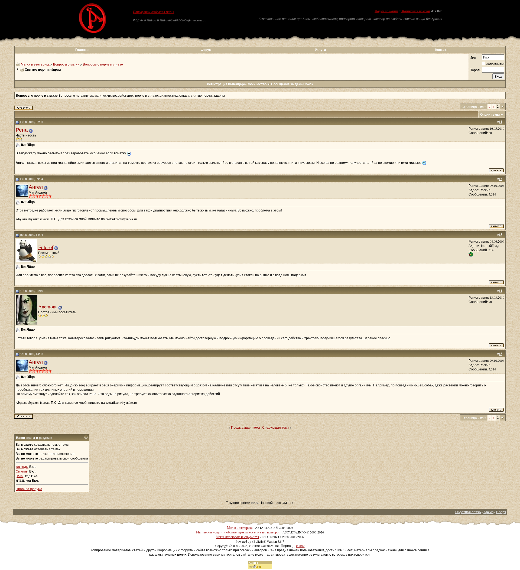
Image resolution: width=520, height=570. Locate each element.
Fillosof (45, 247)
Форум (206, 49)
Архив (488, 512)
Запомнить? (495, 64)
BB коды (22, 466)
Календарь (237, 84)
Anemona (47, 306)
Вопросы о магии (66, 64)
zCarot (300, 545)
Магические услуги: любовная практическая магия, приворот (238, 532)
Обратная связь (468, 512)
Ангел (36, 186)
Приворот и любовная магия (153, 12)
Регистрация (217, 84)
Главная (82, 49)
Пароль (475, 70)
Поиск (308, 84)
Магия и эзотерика (35, 64)
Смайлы (22, 471)
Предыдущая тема (245, 427)
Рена (22, 129)
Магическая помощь (415, 11)
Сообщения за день (287, 84)
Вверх (501, 512)
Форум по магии (386, 11)
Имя (473, 57)
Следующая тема (275, 427)
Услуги (320, 49)
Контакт (441, 49)
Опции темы (490, 114)
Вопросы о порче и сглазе (103, 64)
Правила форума (29, 489)
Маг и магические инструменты (237, 537)
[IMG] (20, 476)
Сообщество (256, 84)
